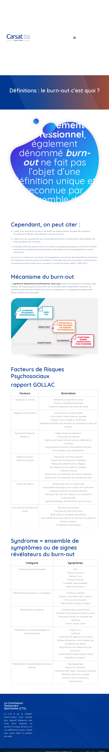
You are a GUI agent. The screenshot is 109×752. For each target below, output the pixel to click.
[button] (74, 37)
